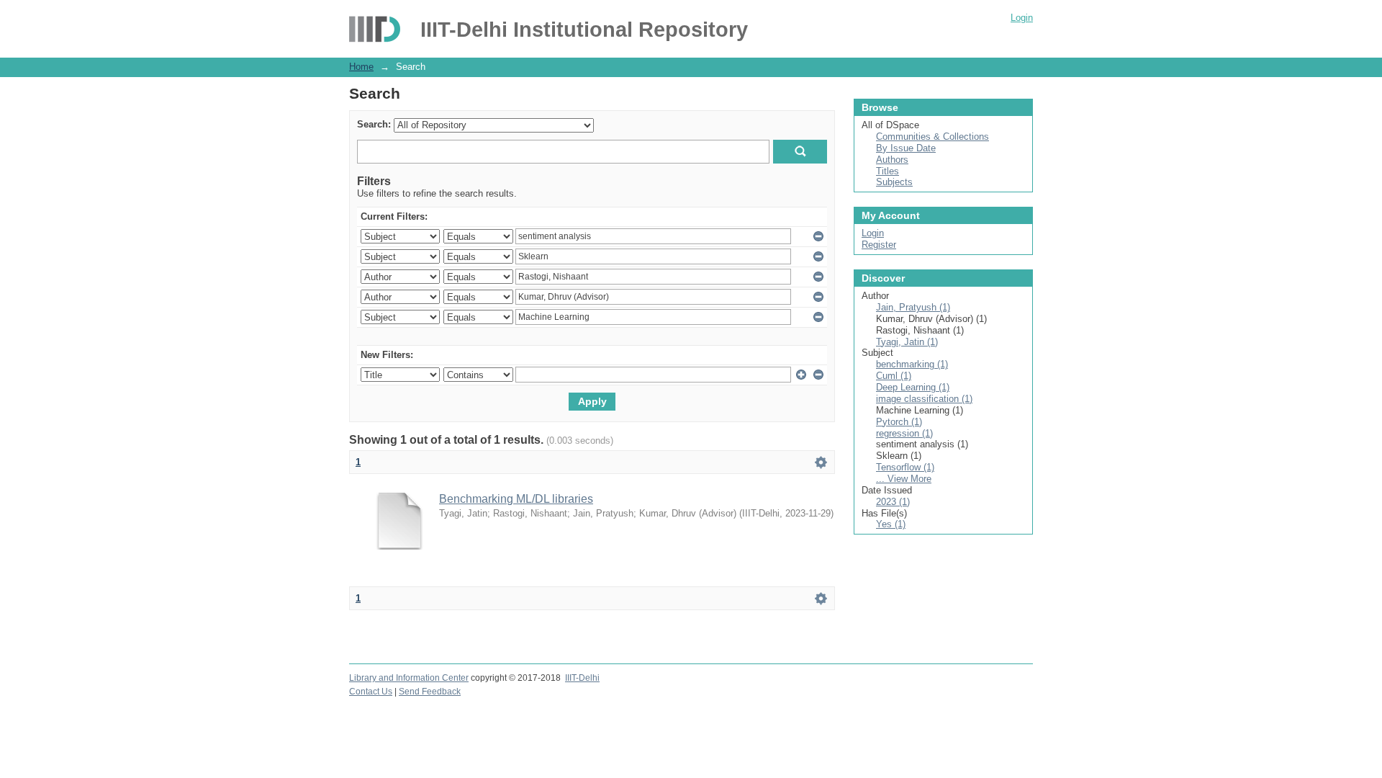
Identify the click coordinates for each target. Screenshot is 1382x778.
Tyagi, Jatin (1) (907, 341)
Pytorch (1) (899, 421)
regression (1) (904, 433)
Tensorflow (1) (905, 467)
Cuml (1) (893, 375)
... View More (903, 478)
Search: (374, 124)
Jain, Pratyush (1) (913, 307)
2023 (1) (893, 501)
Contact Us (370, 692)
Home (361, 66)
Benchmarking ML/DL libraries (516, 499)
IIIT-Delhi (582, 678)
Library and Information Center (409, 678)
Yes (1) (890, 524)
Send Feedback (430, 692)
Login (1022, 17)
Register (879, 244)
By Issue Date (906, 148)
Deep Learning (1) (912, 387)
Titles (887, 171)
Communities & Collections (932, 136)
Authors (892, 159)
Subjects (894, 181)
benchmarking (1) (912, 364)
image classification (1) (924, 398)
